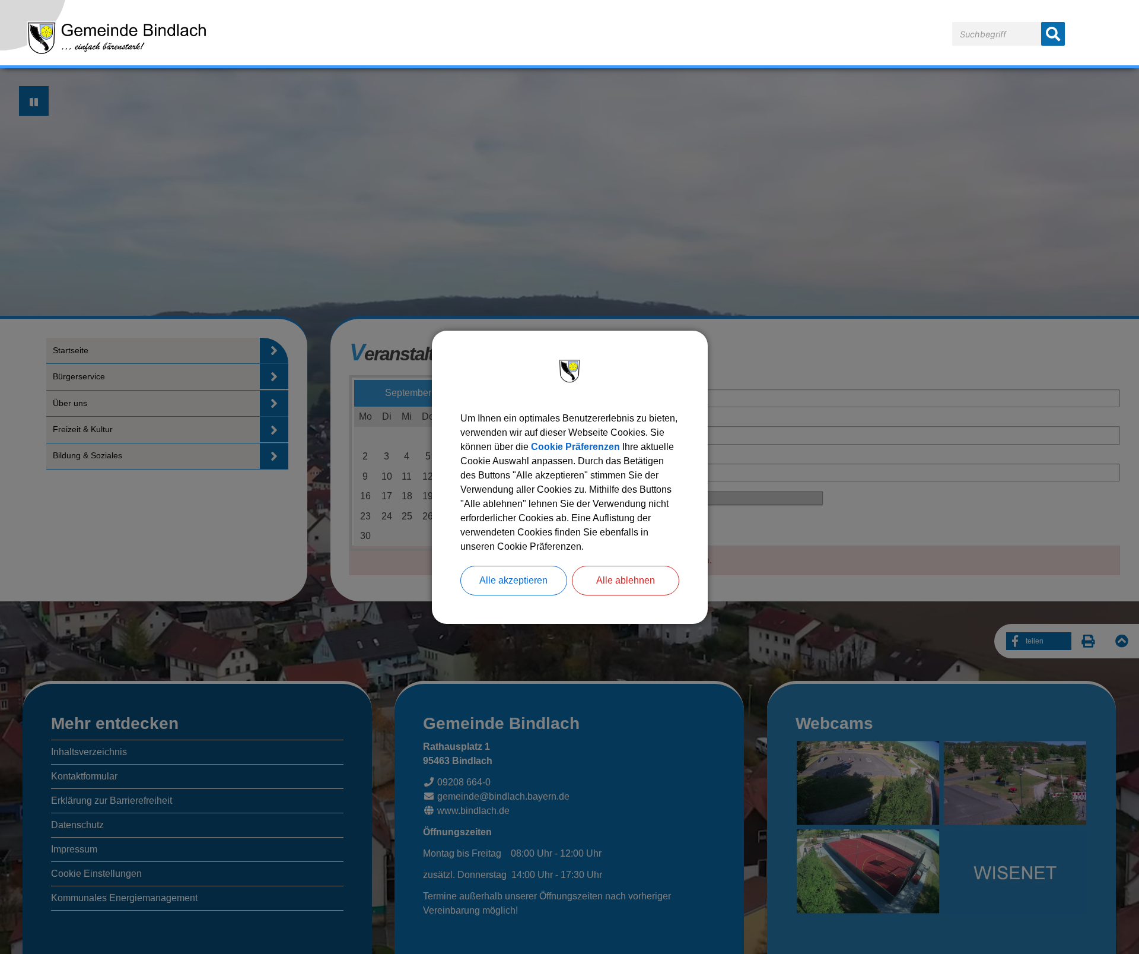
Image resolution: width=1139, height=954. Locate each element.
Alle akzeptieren (513, 580)
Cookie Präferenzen (575, 447)
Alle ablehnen (625, 580)
